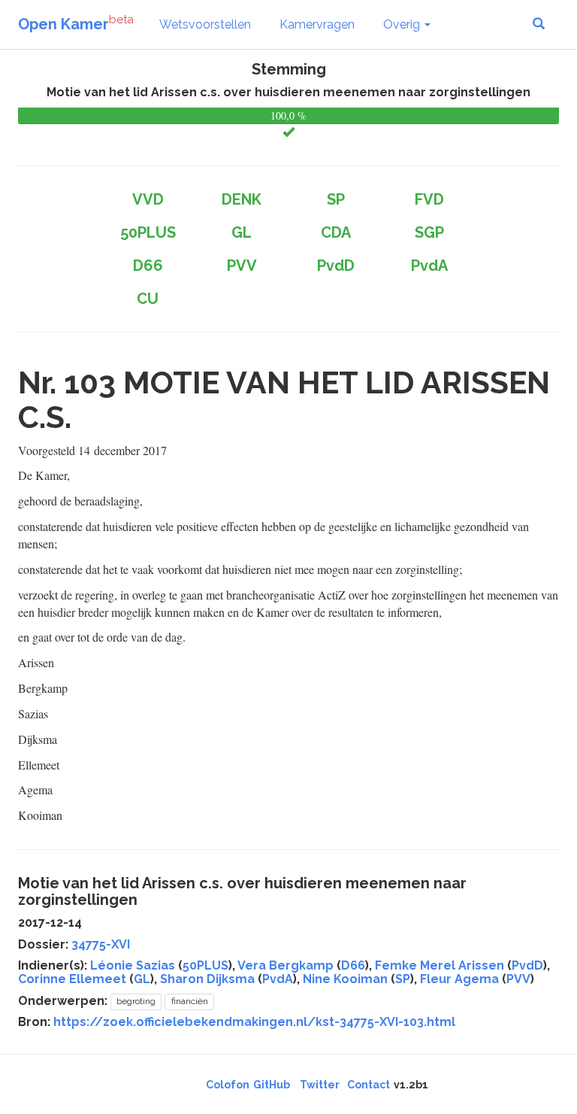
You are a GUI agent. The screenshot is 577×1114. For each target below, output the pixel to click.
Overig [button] (403, 24)
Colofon (227, 1085)
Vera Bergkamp (285, 965)
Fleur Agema (459, 979)
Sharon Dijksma (207, 979)
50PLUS (205, 965)
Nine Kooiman (345, 979)
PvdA (277, 979)
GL (142, 979)
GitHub (271, 1085)
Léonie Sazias (132, 965)
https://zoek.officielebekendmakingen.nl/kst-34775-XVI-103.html (254, 1022)
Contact (368, 1085)
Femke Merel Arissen (439, 965)
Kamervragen (317, 24)
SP (402, 979)
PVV (518, 979)
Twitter (320, 1085)
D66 (353, 965)
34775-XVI (100, 944)
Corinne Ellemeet (72, 979)
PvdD (527, 965)
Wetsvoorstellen (205, 24)
